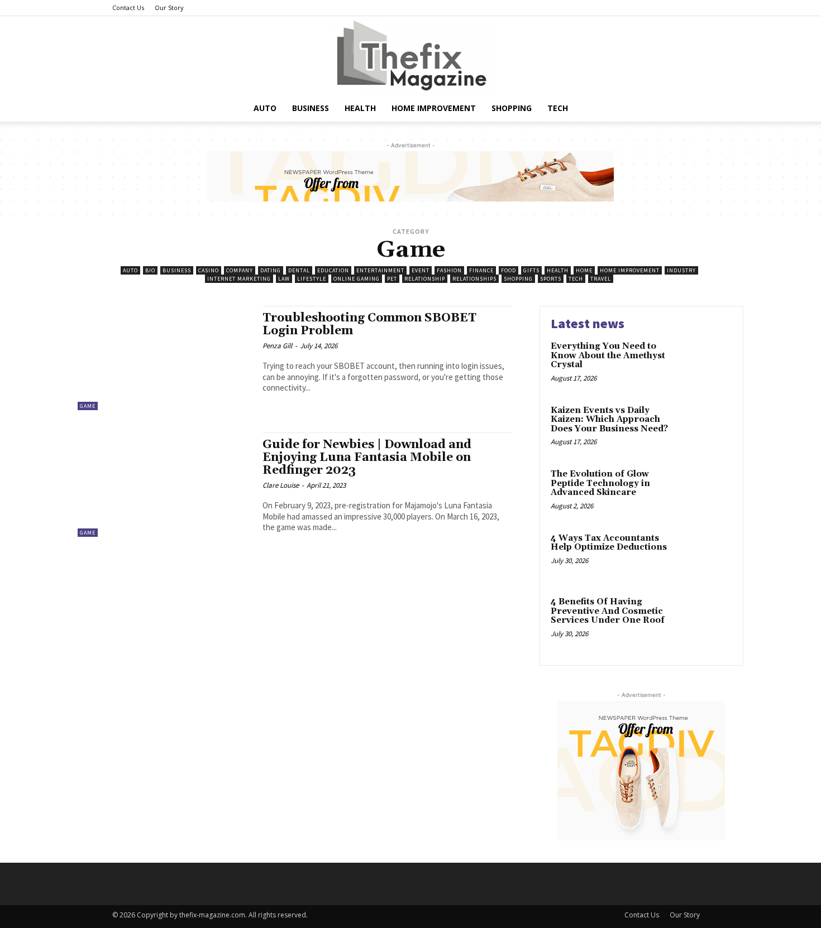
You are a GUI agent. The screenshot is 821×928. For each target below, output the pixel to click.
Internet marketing (239, 278)
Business (310, 108)
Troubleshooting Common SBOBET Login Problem (369, 324)
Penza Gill (277, 345)
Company (239, 270)
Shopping (511, 108)
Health (360, 108)
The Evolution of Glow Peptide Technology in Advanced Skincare (600, 483)
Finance (481, 270)
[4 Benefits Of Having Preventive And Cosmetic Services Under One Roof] (708, 619)
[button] (695, 109)
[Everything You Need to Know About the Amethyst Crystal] (708, 363)
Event (420, 270)
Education (333, 270)
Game (88, 406)
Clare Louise (280, 485)
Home (584, 270)
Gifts (531, 270)
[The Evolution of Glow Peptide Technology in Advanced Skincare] (708, 491)
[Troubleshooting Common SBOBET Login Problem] (164, 358)
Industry (681, 270)
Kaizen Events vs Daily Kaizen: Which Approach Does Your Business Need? (609, 419)
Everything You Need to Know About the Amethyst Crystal (608, 355)
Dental (299, 270)
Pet (392, 278)
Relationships (474, 278)
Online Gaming (356, 278)
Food (508, 270)
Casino (208, 270)
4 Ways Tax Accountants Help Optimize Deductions (609, 543)
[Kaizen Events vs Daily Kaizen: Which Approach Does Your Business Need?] (708, 427)
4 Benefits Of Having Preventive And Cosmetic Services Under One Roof (608, 611)
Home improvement (434, 108)
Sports (550, 278)
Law (284, 278)
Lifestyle (311, 278)
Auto (265, 108)
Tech (557, 108)
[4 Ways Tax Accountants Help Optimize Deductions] (708, 555)
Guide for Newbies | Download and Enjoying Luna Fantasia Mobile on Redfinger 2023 (366, 457)
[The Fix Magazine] (410, 55)
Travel (600, 278)
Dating (270, 270)
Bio (150, 270)
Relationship (424, 278)
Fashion (449, 270)
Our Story (169, 7)
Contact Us (128, 7)
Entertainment (380, 270)
